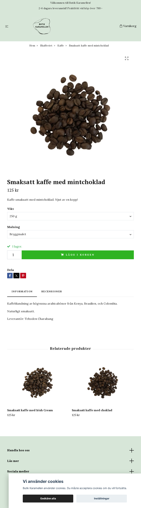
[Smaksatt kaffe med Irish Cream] (38, 382)
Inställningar (101, 498)
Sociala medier (18, 471)
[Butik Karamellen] (65, 26)
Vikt (10, 209)
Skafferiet (46, 45)
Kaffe (60, 45)
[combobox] (70, 216)
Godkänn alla (48, 498)
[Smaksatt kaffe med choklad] (103, 382)
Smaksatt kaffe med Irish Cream (30, 410)
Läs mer (13, 461)
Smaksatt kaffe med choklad (92, 410)
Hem (32, 45)
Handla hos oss (18, 450)
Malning (13, 227)
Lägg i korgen (80, 254)
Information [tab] (22, 291)
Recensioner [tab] (51, 291)
